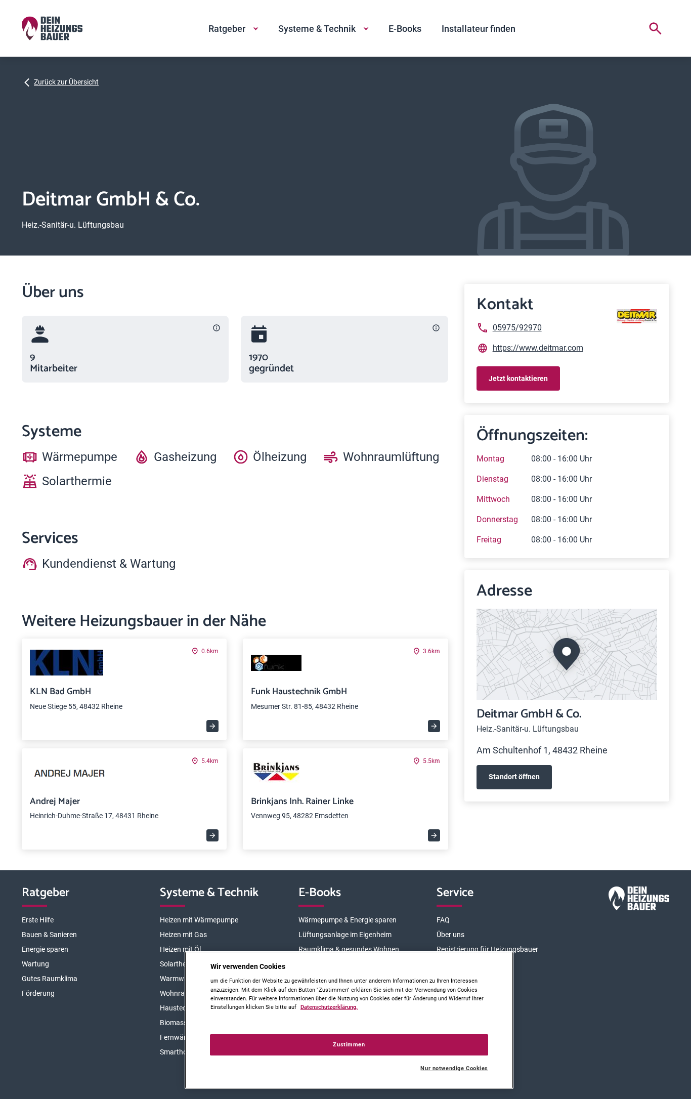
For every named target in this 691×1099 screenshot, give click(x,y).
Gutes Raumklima (49, 979)
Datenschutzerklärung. (329, 1006)
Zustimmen (349, 1044)
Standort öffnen (514, 777)
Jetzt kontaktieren (518, 378)
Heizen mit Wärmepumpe (199, 920)
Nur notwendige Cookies (454, 1068)
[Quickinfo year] (436, 328)
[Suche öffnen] (655, 28)
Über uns (450, 935)
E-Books (404, 28)
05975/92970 (517, 327)
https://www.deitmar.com (538, 348)
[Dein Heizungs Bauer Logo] (639, 900)
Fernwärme (178, 1037)
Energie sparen (45, 949)
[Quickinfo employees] (216, 328)
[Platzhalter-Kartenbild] (567, 654)
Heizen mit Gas (183, 935)
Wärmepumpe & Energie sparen (347, 920)
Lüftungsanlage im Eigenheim (345, 935)
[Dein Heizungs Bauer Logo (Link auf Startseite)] (52, 28)
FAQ (443, 920)
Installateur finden (478, 28)
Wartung (35, 964)
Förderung (38, 993)
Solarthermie (180, 964)
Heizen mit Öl (180, 949)
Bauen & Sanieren (49, 935)
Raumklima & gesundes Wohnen (348, 949)
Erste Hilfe (38, 920)
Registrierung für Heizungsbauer (487, 949)
